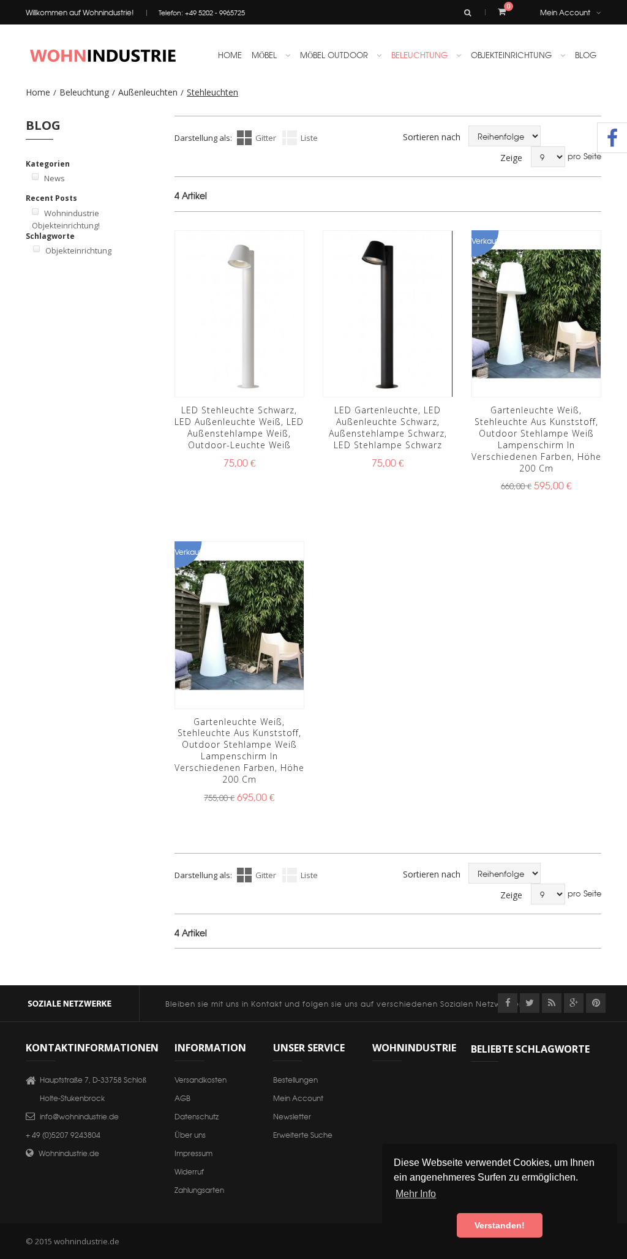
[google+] (574, 1003)
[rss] (551, 1003)
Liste (309, 137)
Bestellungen (295, 1079)
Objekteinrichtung (78, 250)
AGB (182, 1097)
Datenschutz (197, 1116)
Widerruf (189, 1171)
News (54, 178)
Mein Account (565, 12)
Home (38, 92)
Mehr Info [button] (416, 1194)
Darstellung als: (203, 137)
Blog (585, 54)
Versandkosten (201, 1079)
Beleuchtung (84, 92)
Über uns (190, 1134)
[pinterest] (596, 1003)
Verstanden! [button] (500, 1225)
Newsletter (292, 1116)
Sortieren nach (431, 137)
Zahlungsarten (199, 1189)
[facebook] (507, 1003)
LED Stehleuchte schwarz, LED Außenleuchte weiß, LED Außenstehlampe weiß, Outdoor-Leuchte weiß (239, 427)
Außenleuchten (148, 92)
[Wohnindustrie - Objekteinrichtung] (102, 55)
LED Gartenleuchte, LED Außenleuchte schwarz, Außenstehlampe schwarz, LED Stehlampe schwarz (388, 427)
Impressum (193, 1153)
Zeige (511, 157)
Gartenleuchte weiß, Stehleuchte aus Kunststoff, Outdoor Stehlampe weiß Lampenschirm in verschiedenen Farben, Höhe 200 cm (536, 438)
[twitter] (529, 1003)
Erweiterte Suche (302, 1134)
